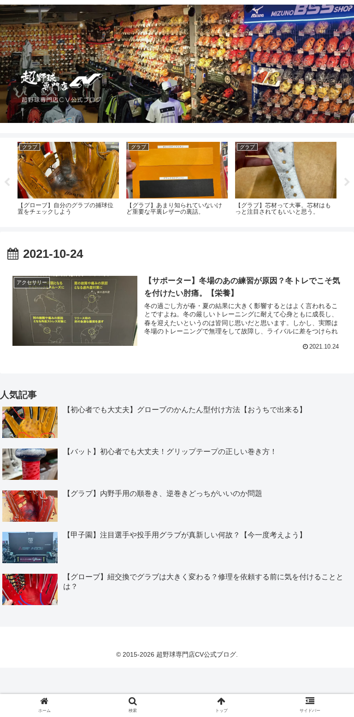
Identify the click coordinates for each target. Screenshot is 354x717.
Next (347, 182)
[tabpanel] (68, 181)
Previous (7, 182)
